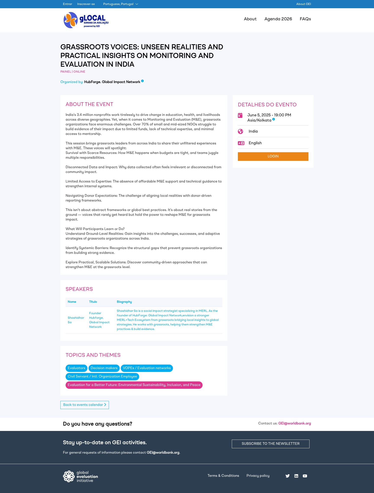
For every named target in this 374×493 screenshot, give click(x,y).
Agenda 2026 (278, 19)
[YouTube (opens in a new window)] (305, 476)
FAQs (305, 19)
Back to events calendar (83, 405)
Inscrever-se (86, 4)
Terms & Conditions (223, 476)
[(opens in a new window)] (80, 476)
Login (273, 156)
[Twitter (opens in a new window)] (287, 476)
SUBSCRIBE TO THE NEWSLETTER (271, 444)
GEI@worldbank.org (294, 423)
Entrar (67, 4)
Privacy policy (258, 476)
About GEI (303, 4)
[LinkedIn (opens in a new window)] (296, 476)
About (250, 19)
